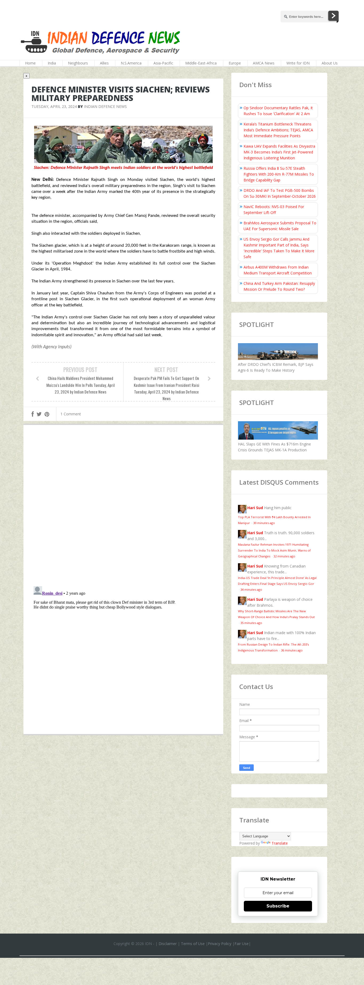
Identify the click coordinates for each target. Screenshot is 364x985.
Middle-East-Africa (201, 63)
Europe (235, 63)
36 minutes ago (292, 650)
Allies (104, 63)
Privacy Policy (219, 943)
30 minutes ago (264, 523)
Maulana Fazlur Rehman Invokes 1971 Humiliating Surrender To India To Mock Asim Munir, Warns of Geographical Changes (274, 550)
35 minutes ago (251, 623)
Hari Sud (255, 507)
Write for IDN (298, 63)
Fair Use (241, 943)
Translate (280, 843)
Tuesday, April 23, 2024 (54, 106)
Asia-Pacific (163, 63)
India (52, 63)
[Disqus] (123, 506)
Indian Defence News (105, 106)
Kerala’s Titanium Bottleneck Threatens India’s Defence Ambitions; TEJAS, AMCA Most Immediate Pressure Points (278, 129)
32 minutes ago (284, 556)
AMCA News (263, 63)
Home (30, 63)
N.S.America (131, 63)
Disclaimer (168, 943)
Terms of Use (193, 943)
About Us (330, 63)
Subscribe (277, 906)
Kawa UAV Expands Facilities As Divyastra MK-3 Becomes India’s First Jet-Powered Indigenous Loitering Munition (279, 152)
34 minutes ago (251, 589)
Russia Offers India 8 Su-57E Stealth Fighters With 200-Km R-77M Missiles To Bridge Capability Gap (279, 174)
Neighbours (78, 63)
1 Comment (70, 413)
